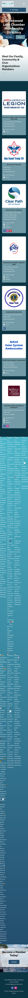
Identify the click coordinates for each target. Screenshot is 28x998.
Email (7, 132)
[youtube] (10, 231)
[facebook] (4, 231)
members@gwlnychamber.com (14, 984)
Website (8, 227)
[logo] (8, 2)
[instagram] (7, 231)
